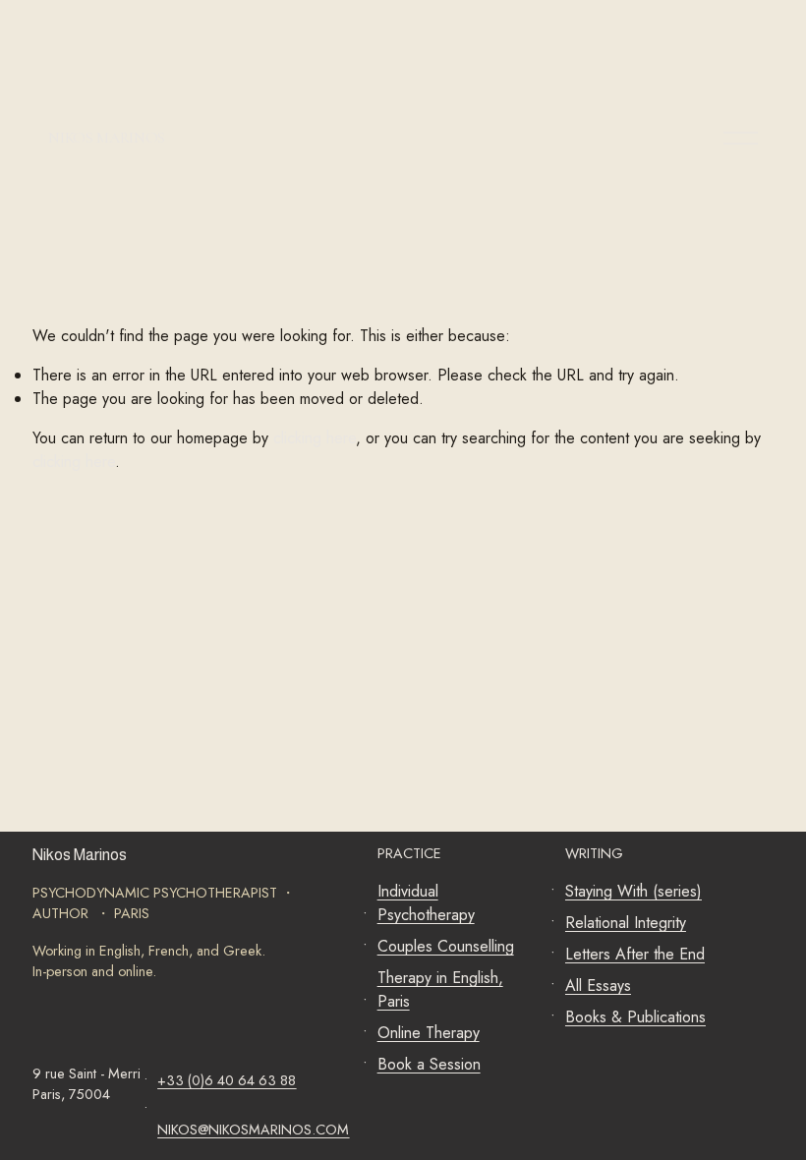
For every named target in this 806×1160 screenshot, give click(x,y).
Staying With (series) (633, 891)
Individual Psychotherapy (426, 903)
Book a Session (429, 1064)
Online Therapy (428, 1032)
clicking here (314, 438)
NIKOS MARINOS (106, 137)
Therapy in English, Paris (440, 989)
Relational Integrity (625, 922)
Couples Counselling (445, 946)
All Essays (598, 985)
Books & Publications (635, 1017)
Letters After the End (635, 954)
